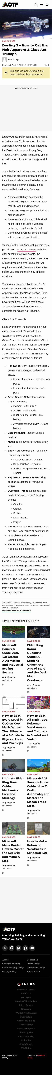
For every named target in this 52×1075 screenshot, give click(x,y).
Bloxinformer (26, 1044)
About (5, 960)
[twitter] (18, 948)
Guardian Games (26, 249)
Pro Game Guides (26, 989)
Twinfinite (26, 993)
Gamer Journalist (26, 1020)
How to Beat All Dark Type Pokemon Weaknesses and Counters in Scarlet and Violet (37, 727)
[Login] (47, 4)
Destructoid (26, 1017)
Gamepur (26, 997)
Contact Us (32, 960)
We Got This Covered (26, 1013)
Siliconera (26, 1009)
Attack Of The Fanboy (26, 1001)
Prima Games (26, 1005)
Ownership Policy (36, 967)
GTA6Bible (26, 1048)
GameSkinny (26, 1024)
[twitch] (11, 948)
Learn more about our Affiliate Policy (16, 610)
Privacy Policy (9, 971)
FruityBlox (26, 1040)
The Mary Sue (26, 1032)
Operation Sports (26, 1028)
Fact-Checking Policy (13, 967)
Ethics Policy (33, 963)
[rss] (5, 948)
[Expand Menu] (41, 4)
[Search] (36, 4)
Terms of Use (33, 971)
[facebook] (25, 948)
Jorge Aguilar (8, 677)
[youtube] (32, 948)
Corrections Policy (11, 963)
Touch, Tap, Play (26, 1036)
